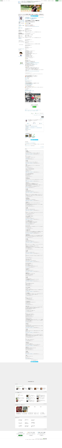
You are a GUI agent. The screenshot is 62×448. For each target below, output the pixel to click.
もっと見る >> (31, 133)
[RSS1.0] (21, 62)
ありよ (26, 196)
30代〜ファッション (38, 394)
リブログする (42, 113)
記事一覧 (32, 361)
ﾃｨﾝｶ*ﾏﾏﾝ (26, 311)
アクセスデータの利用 (37, 439)
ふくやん (26, 228)
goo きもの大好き (27, 187)
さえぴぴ (26, 304)
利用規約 (33, 439)
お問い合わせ (30, 439)
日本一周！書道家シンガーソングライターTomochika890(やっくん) (21, 21)
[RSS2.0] (21, 63)
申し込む (41, 435)
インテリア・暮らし (28, 394)
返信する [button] (33, 187)
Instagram (41, 123)
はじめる (20, 435)
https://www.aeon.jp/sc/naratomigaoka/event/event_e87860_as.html (33, 26)
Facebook (35, 123)
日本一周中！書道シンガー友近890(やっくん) (30, 261)
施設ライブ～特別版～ (26, 77)
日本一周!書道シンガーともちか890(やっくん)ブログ (27, 2)
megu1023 (27, 358)
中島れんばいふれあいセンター (27, 145)
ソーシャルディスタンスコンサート (28, 80)
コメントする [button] (37, 113)
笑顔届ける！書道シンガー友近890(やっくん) (30, 200)
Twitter (28, 123)
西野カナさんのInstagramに (28, 129)
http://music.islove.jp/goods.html (29, 84)
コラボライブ (26, 79)
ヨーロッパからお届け (18, 394)
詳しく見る (31, 435)
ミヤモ (26, 295)
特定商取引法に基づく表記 (42, 439)
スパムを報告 (27, 439)
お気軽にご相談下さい (20, 38)
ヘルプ (46, 439)
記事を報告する (42, 118)
